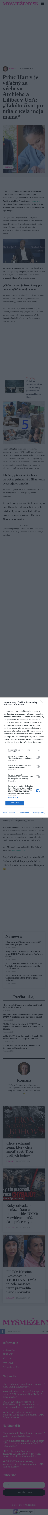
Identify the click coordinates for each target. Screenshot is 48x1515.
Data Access (24, 812)
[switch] (38, 757)
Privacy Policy (39, 812)
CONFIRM (15, 803)
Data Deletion (9, 812)
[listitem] (24, 751)
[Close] (42, 702)
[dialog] (24, 757)
